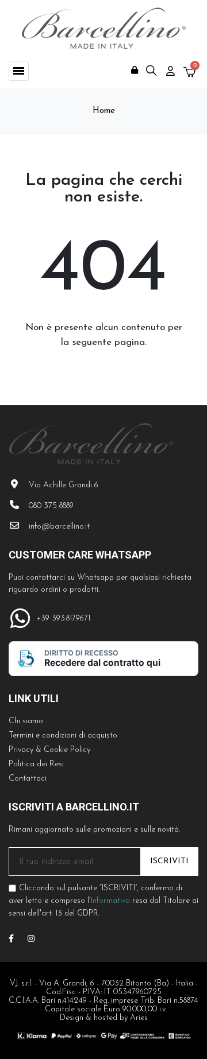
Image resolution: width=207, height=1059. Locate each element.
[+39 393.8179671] (20, 618)
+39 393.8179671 (63, 618)
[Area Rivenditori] (135, 70)
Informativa (110, 901)
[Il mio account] (170, 71)
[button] (19, 71)
